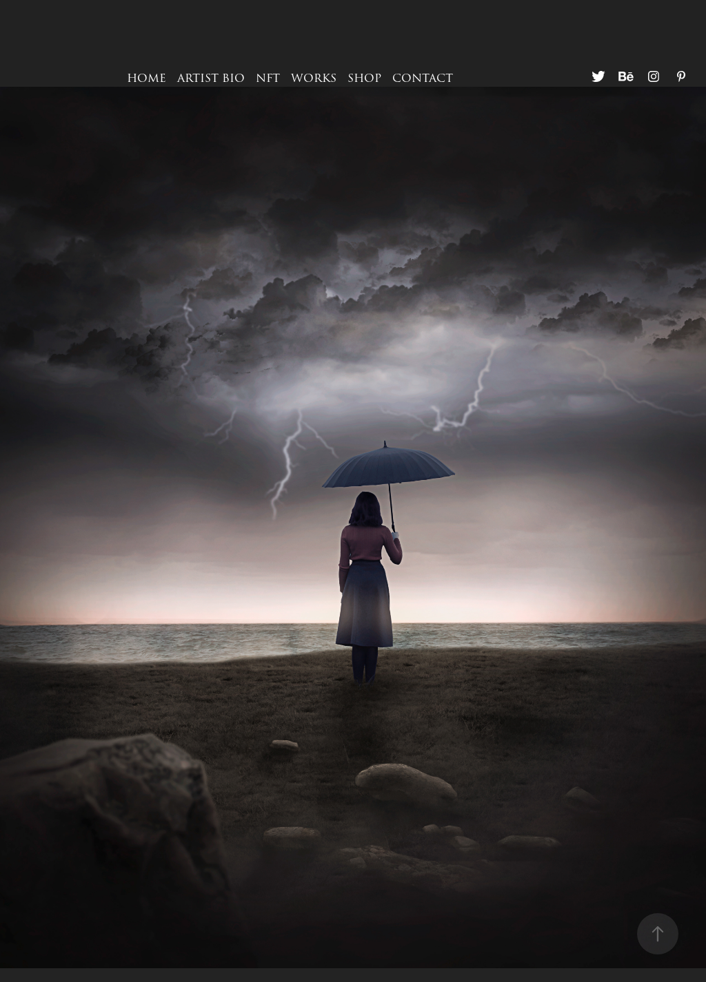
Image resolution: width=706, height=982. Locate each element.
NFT (268, 78)
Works (313, 78)
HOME (146, 78)
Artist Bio (211, 78)
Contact (422, 78)
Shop (364, 78)
